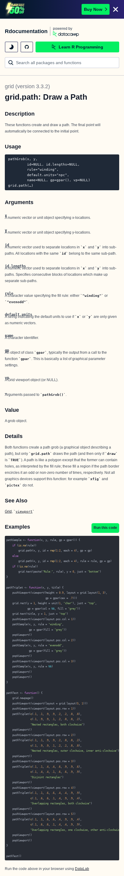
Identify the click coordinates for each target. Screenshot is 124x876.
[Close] (116, 9)
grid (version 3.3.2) (27, 86)
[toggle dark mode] (11, 47)
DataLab (82, 869)
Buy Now (93, 9)
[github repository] (26, 47)
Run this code (105, 528)
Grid (8, 511)
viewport (24, 511)
